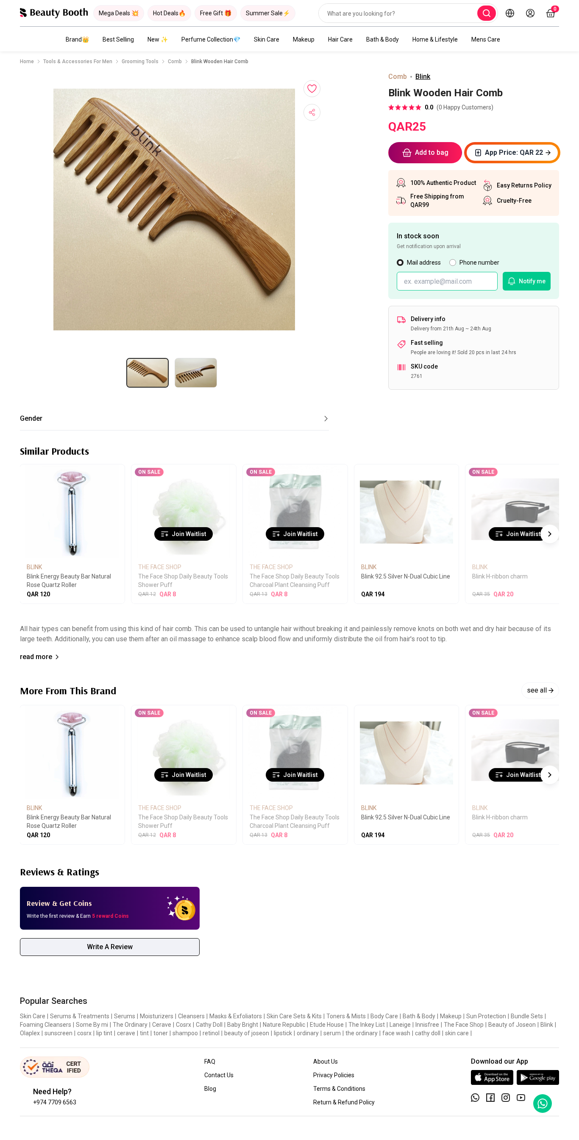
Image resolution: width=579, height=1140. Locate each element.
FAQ (209, 1061)
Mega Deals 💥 (119, 13)
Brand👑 (77, 39)
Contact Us (219, 1075)
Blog (210, 1088)
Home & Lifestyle (435, 39)
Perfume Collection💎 (210, 39)
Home (27, 61)
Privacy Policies (333, 1075)
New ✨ (158, 39)
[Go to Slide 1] (147, 373)
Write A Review (110, 947)
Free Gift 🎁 (215, 13)
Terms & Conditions (339, 1088)
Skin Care (266, 39)
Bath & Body (382, 39)
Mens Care (485, 39)
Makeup (304, 39)
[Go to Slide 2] (196, 373)
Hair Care (340, 39)
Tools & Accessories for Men (77, 61)
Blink (422, 77)
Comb (175, 61)
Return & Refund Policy (344, 1102)
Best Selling (118, 39)
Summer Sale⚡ (268, 13)
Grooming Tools (140, 61)
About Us (325, 1061)
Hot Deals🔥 (169, 13)
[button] (174, 209)
